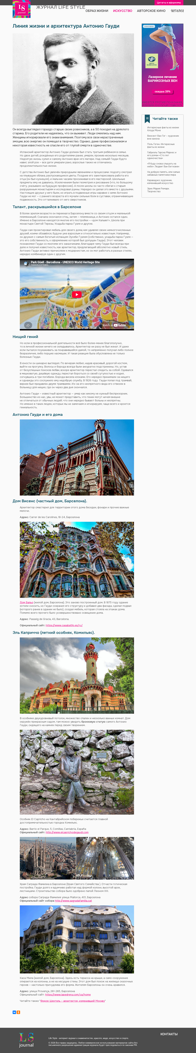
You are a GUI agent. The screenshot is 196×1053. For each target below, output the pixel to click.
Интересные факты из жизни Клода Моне (163, 129)
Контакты (169, 1034)
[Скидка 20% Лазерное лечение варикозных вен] (162, 65)
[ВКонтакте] (14, 1012)
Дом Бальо (26, 602)
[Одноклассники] (18, 1012)
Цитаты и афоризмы (169, 2)
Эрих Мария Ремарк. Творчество (158, 190)
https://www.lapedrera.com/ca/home (68, 994)
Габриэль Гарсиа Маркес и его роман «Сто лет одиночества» (161, 155)
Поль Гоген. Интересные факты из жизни (161, 146)
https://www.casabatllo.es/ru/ (64, 625)
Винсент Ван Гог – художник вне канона (163, 137)
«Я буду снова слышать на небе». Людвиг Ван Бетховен (163, 165)
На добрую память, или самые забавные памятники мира (163, 173)
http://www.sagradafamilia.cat (73, 900)
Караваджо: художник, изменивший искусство (160, 182)
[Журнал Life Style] (22, 9)
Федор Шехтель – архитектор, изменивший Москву (72, 1001)
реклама (149, 26)
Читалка (176, 11)
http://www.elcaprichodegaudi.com (67, 832)
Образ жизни (97, 11)
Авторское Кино (151, 11)
